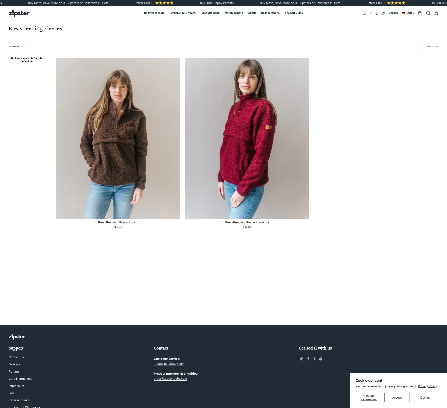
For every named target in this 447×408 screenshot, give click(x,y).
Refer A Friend (19, 400)
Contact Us (16, 357)
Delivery (14, 364)
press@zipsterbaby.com (170, 378)
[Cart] (436, 13)
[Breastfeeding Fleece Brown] (118, 138)
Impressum (16, 386)
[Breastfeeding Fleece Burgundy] (247, 138)
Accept (397, 397)
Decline (425, 397)
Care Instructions (20, 378)
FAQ (11, 393)
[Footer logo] (17, 337)
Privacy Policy (427, 386)
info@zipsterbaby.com (169, 363)
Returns (14, 371)
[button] (155, 13)
